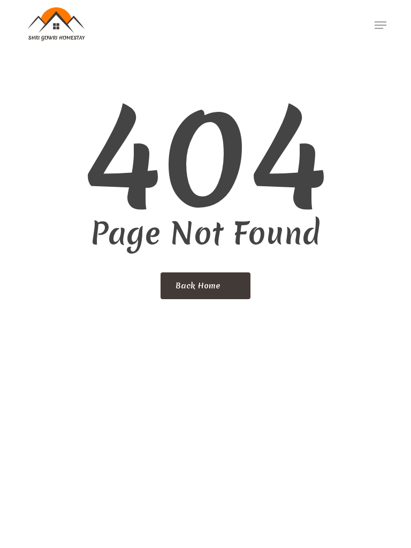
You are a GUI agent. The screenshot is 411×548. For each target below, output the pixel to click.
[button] (380, 25)
